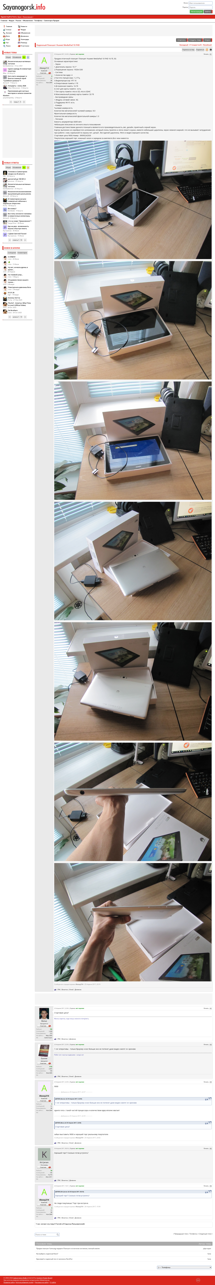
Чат (7, 43)
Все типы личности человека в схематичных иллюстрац (19, 215)
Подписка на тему (188, 50)
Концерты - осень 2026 (17, 86)
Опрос (207, 40)
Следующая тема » (206, 1234)
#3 (211, 1044)
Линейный (207, 45)
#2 (211, 1008)
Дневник (78, 989)
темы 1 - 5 (17, 102)
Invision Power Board (44, 1278)
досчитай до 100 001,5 (17, 179)
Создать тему (195, 40)
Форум (11, 20)
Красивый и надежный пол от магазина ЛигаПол (54, 1259)
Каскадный (184, 45)
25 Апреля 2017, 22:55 (61, 1044)
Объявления (28, 20)
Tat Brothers (13, 310)
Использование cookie (24, 1282)
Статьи (8, 30)
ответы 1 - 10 (17, 240)
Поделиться (200, 50)
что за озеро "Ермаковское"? (19, 221)
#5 (211, 1148)
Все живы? (12, 208)
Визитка (65, 989)
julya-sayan (207, 1248)
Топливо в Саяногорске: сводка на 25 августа (17, 172)
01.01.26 (11, 292)
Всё (24, 57)
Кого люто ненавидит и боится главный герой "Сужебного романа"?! (15, 78)
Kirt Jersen (44, 1162)
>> (24, 102)
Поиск (8, 46)
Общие (8, 57)
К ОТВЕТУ (11, 257)
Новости (24, 26)
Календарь (25, 39)
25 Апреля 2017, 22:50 (61, 1008)
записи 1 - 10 (17, 317)
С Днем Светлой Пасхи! (17, 233)
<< (11, 102)
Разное (18, 20)
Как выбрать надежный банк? (47, 1254)
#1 (211, 54)
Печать (206, 54)
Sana (209, 1254)
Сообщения (12, 253)
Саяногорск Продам (51, 20)
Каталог (9, 33)
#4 (211, 1082)
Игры (8, 39)
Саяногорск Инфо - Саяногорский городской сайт (37, 7)
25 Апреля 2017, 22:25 (61, 54)
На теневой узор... (15, 275)
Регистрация (196, 11)
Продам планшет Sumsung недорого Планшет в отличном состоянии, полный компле (68, 1248)
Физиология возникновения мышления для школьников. (19, 192)
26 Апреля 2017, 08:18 (61, 1148)
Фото (8, 36)
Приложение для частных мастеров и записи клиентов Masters (17, 93)
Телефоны (38, 20)
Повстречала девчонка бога (19, 287)
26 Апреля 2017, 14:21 (61, 1186)
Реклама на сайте (41, 1282)
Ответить (181, 40)
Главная (4, 20)
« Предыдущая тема (180, 1234)
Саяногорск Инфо (20, 1278)
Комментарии (22, 253)
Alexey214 (44, 68)
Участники (25, 46)
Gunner (44, 1058)
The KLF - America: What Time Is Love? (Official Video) (19, 304)
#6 (211, 1186)
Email (71, 989)
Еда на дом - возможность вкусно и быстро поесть (18, 227)
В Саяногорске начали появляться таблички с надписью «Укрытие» (15, 201)
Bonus (44, 1021)
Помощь (24, 43)
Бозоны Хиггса (14, 298)
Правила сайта (9, 1282)
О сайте (53, 1282)
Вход (19, 17)
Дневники (25, 36)
